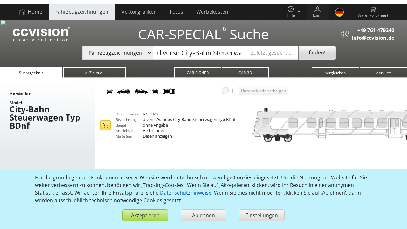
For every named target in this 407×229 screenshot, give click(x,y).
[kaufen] (105, 125)
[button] (293, 12)
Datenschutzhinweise (185, 192)
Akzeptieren (145, 215)
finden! (317, 52)
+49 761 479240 (375, 30)
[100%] (225, 90)
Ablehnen (203, 215)
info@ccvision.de (373, 37)
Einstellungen (261, 215)
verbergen (263, 91)
